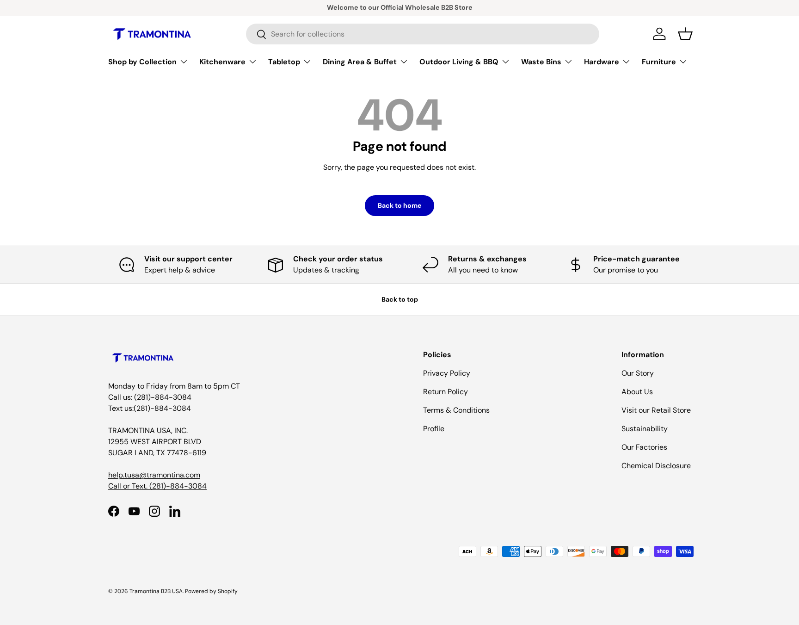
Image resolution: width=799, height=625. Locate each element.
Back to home (399, 205)
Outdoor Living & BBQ (458, 62)
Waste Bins (541, 62)
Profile (433, 428)
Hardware (601, 62)
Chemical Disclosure (656, 465)
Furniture (659, 62)
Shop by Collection (142, 62)
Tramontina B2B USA (156, 591)
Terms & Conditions (456, 410)
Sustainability (644, 428)
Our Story (637, 373)
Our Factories (644, 447)
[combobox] (422, 34)
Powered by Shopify (211, 591)
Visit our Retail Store (656, 410)
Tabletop (284, 62)
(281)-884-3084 (178, 486)
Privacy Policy (446, 373)
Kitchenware (222, 62)
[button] (685, 34)
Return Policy (445, 391)
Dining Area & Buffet (360, 62)
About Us (637, 391)
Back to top (399, 299)
